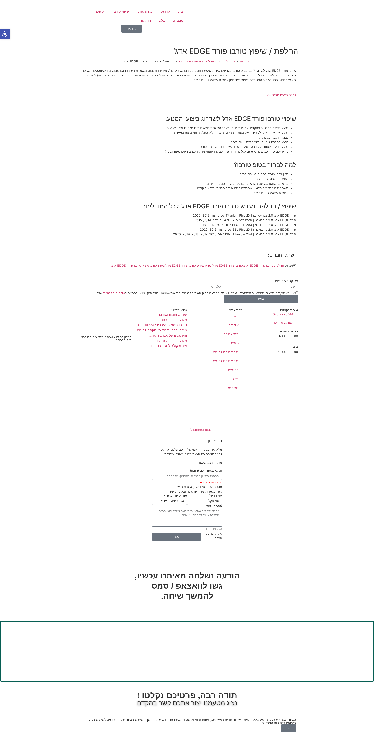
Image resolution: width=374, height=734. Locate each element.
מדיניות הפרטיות (114, 293)
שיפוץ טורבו (121, 11)
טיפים (100, 11)
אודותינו (165, 11)
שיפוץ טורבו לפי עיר (226, 361)
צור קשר (145, 20)
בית (180, 11)
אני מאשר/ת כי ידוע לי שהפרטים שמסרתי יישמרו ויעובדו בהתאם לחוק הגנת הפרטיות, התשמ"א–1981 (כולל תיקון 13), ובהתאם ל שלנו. (195, 293)
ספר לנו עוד (214, 506)
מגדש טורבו (145, 11)
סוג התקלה (214, 495)
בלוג (162, 20)
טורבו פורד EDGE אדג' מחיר (223, 265)
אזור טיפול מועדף (175, 495)
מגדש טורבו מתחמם (172, 341)
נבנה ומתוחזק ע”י (199, 430)
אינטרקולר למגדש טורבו (169, 346)
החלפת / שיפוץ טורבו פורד (196, 61)
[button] (5, 34)
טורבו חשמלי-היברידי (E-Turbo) (162, 325)
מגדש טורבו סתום (174, 320)
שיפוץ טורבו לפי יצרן (225, 352)
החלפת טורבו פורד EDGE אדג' (263, 265)
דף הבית (245, 61)
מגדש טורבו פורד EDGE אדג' (184, 265)
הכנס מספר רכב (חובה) (206, 470)
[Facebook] (103, 348)
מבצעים (178, 20)
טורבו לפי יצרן (227, 61)
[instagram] (103, 352)
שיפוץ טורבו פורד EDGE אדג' (130, 265)
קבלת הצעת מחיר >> (281, 95)
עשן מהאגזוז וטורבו (173, 314)
